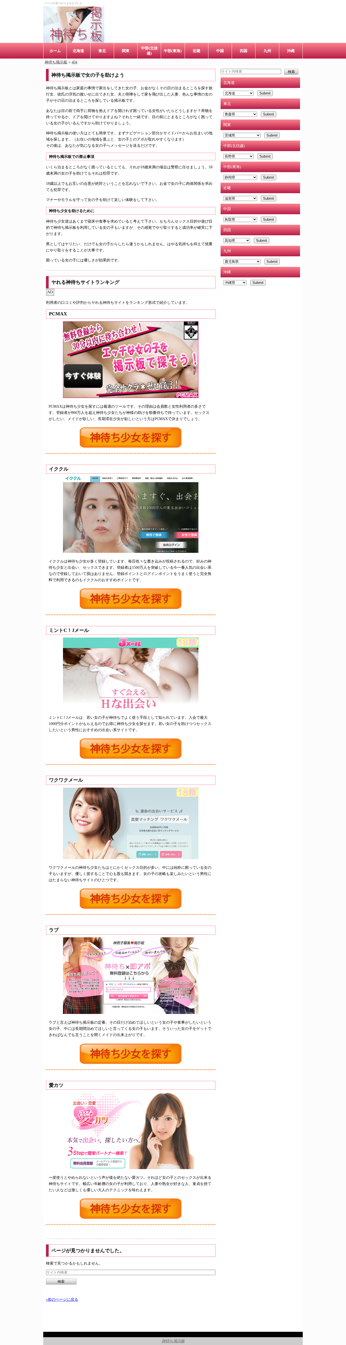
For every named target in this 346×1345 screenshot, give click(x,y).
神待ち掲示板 (173, 1341)
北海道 (78, 51)
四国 (243, 51)
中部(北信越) (149, 50)
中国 (220, 51)
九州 (267, 51)
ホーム (55, 51)
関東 (125, 51)
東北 (102, 51)
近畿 (196, 51)
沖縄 (291, 51)
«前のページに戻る (62, 1299)
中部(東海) (173, 51)
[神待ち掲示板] (73, 24)
